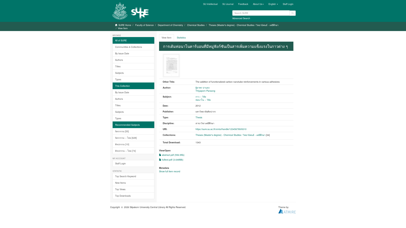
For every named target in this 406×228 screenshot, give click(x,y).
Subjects (119, 72)
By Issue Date (122, 53)
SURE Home (124, 25)
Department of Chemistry (170, 25)
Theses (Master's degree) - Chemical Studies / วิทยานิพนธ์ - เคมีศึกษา (243, 25)
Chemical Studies (196, 25)
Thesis (199, 117)
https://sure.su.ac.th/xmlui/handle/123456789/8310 (221, 129)
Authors (119, 59)
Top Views (120, 189)
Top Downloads (123, 195)
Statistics (181, 37)
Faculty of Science (144, 25)
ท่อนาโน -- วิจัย (203, 99)
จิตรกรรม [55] (122, 131)
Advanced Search (241, 18)
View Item (166, 37)
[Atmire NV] (287, 210)
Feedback (243, 4)
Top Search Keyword (125, 176)
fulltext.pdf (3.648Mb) (172, 159)
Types (118, 79)
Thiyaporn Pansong (205, 90)
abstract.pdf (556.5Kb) (172, 154)
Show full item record (169, 171)
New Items (120, 182)
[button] (258, 4)
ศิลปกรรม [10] (122, 144)
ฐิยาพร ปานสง (203, 87)
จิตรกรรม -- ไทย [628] (126, 137)
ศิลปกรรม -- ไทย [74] (125, 150)
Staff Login (120, 163)
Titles (118, 66)
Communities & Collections (128, 46)
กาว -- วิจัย (201, 96)
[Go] (292, 13)
